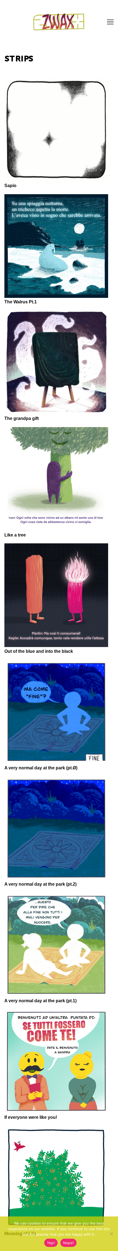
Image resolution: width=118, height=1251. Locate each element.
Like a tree (15, 535)
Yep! (51, 1243)
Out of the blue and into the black (38, 651)
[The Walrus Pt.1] (56, 246)
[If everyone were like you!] (56, 1061)
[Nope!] (111, 1233)
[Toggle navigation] (110, 22)
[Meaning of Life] (56, 1177)
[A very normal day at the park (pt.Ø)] (56, 712)
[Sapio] (56, 129)
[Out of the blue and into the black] (56, 595)
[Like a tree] (56, 479)
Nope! (68, 1243)
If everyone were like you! (30, 1117)
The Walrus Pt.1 (20, 302)
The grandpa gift (21, 418)
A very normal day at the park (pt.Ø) (40, 768)
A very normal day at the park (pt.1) (40, 1000)
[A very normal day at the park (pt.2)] (56, 828)
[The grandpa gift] (56, 362)
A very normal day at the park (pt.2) (40, 884)
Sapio (10, 185)
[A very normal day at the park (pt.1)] (56, 944)
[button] (106, 7)
